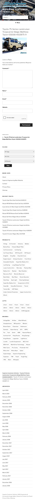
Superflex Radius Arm (9, 283)
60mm (17, 311)
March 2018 (5, 433)
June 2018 (5, 423)
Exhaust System (18, 259)
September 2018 (7, 413)
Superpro (6, 356)
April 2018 (5, 430)
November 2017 (7, 446)
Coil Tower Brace (8, 253)
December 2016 (7, 482)
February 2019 (6, 397)
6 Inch (27, 305)
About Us (19, 496)
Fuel (8, 332)
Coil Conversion (8, 250)
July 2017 (5, 459)
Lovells (5, 341)
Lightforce (24, 338)
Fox (4, 332)
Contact (4, 183)
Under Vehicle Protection (10, 292)
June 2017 (5, 462)
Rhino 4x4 (6, 350)
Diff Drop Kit (18, 253)
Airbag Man (6, 320)
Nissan (28, 344)
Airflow (14, 320)
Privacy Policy (6, 187)
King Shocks (16, 335)
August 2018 (6, 416)
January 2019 (6, 400)
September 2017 (7, 453)
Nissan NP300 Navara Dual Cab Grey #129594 (15, 203)
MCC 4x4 (25, 341)
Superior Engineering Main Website (12, 180)
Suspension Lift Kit (23, 283)
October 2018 (6, 410)
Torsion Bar (6, 289)
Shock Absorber (24, 277)
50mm (5, 311)
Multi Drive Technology (17, 344)
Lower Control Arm (8, 268)
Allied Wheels (22, 320)
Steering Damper (24, 280)
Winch (5, 295)
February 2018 (6, 436)
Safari (21, 350)
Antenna (20, 244)
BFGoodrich (17, 323)
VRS (4, 359)
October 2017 (6, 449)
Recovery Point (7, 274)
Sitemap (4, 190)
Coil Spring (18, 250)
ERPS (26, 329)
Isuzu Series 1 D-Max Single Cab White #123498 (16, 207)
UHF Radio (15, 289)
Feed (30, 496)
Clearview (15, 326)
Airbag (5, 244)
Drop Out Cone (22, 256)
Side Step (6, 280)
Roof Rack (15, 277)
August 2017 (6, 456)
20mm (5, 308)
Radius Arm (6, 271)
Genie (13, 332)
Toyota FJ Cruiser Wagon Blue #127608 (13, 234)
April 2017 (5, 469)
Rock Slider (6, 277)
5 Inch (22, 305)
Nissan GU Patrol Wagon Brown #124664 (14, 216)
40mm (23, 308)
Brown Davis (6, 326)
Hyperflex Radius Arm (22, 262)
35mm (17, 308)
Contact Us (25, 496)
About (4, 177)
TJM (12, 356)
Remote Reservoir (19, 274)
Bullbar (27, 244)
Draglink (5, 256)
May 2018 (5, 426)
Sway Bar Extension (16, 286)
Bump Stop (6, 247)
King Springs (25, 335)
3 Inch (10, 305)
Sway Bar (6, 286)
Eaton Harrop (14, 329)
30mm (11, 308)
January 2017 (6, 479)
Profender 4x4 (24, 347)
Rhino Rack (14, 350)
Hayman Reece (26, 332)
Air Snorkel (12, 244)
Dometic (5, 329)
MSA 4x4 (6, 344)
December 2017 (7, 443)
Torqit (17, 356)
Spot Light (14, 280)
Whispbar (16, 359)
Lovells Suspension (15, 341)
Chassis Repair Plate (18, 247)
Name (4, 91)
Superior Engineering (19, 353)
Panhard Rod (27, 268)
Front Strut (28, 259)
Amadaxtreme (7, 323)
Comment (5, 68)
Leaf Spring (6, 265)
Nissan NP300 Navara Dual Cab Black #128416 (15, 213)
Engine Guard (7, 259)
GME (19, 332)
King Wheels (7, 338)
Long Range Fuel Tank (18, 265)
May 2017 (5, 466)
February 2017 (6, 476)
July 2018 (5, 420)
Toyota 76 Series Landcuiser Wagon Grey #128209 (17, 230)
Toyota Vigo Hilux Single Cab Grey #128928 (14, 210)
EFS (21, 329)
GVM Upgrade (25, 311)
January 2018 (6, 439)
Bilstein (25, 323)
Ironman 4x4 (7, 335)
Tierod (26, 286)
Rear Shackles (23, 271)
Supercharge (7, 353)
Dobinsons (24, 326)
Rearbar (14, 271)
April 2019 (5, 390)
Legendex (16, 338)
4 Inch (16, 305)
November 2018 (7, 407)
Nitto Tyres (6, 347)
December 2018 (7, 403)
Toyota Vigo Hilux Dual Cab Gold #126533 (14, 200)
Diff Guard (27, 253)
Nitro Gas (19, 268)
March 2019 (5, 393)
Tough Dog (24, 356)
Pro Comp (15, 347)
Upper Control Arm (25, 292)
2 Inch (5, 305)
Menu (18, 22)
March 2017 (5, 472)
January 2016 (6, 485)
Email (4, 99)
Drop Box (12, 256)
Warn (9, 359)
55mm (11, 311)
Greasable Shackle (8, 262)
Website (4, 107)
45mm (29, 308)
